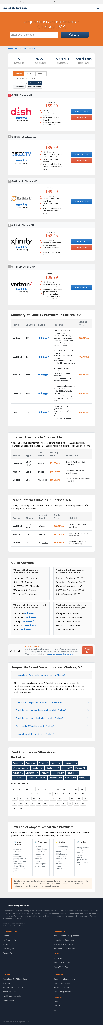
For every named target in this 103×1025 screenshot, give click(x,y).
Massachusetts (21, 48)
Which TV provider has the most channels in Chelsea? (41, 710)
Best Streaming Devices (63, 944)
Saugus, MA (67, 768)
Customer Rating (34, 86)
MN (76, 794)
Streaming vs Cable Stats (64, 940)
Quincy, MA (84, 778)
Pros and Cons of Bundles (64, 948)
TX (51, 803)
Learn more (82, 2)
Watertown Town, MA (37, 778)
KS (31, 794)
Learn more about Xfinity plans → (60, 654)
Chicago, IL (7, 936)
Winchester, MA (55, 778)
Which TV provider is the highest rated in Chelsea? (39, 718)
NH (40, 799)
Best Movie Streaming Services (66, 936)
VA (70, 803)
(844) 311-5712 (82, 241)
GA (76, 789)
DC (64, 789)
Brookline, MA (58, 773)
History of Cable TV (61, 987)
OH (79, 799)
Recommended (35, 83)
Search (76, 34)
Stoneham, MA (32, 773)
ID (88, 789)
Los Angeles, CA (9, 940)
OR (14, 803)
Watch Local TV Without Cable (15, 979)
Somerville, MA (71, 763)
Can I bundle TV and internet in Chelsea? (35, 726)
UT (58, 803)
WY (21, 808)
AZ (27, 789)
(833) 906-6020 (82, 201)
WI (14, 808)
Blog (55, 1010)
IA (25, 794)
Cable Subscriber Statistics (64, 979)
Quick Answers (21, 78)
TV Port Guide (8, 1000)
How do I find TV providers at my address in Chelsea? (40, 675)
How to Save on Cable (63, 962)
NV (34, 799)
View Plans (82, 117)
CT (52, 789)
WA (76, 803)
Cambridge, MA (53, 768)
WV (83, 803)
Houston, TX (8, 944)
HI (82, 789)
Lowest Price (19, 86)
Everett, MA (43, 763)
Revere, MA (30, 763)
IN (20, 794)
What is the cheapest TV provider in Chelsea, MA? (39, 702)
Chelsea (32, 48)
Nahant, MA (18, 773)
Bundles (41, 74)
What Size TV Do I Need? (13, 987)
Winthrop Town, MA (21, 768)
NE (28, 799)
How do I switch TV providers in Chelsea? (35, 734)
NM (53, 799)
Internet (29, 74)
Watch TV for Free (61, 967)
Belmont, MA (70, 778)
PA (21, 803)
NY (60, 799)
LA (43, 794)
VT (64, 803)
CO (45, 789)
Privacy (5, 925)
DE (58, 789)
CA (39, 789)
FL (69, 789)
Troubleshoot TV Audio (12, 996)
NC (66, 799)
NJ (46, 799)
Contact (57, 1006)
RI (27, 803)
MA (63, 794)
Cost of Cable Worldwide (64, 983)
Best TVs (6, 983)
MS (82, 794)
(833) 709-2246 (82, 154)
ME (50, 794)
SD (39, 803)
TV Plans (18, 74)
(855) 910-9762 (82, 287)
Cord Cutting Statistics (62, 992)
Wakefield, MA (19, 778)
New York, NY (8, 948)
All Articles (58, 958)
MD (56, 794)
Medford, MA (38, 768)
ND (72, 799)
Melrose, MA (80, 768)
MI (69, 794)
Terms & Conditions (16, 925)
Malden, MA (56, 763)
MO (14, 799)
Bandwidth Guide (9, 992)
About (56, 1001)
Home (10, 48)
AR (33, 789)
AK (20, 789)
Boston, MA (18, 763)
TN (45, 803)
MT (21, 799)
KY (37, 794)
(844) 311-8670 (82, 111)
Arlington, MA (72, 773)
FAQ (33, 78)
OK (85, 799)
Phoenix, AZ (7, 953)
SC (33, 803)
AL (14, 789)
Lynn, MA (45, 773)
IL (14, 794)
